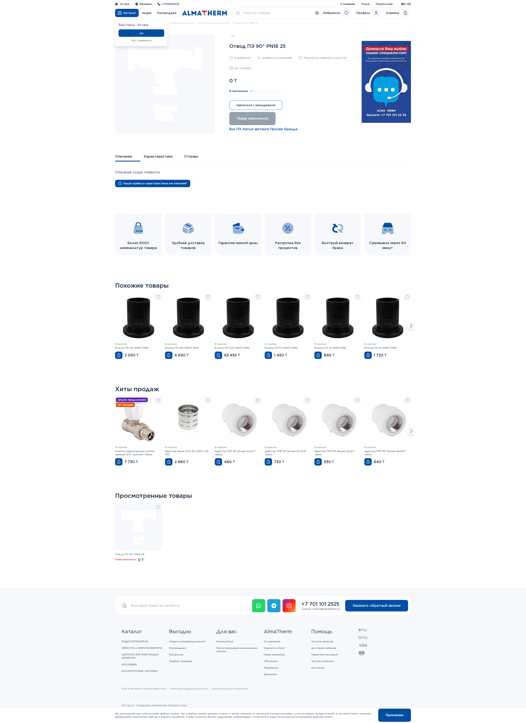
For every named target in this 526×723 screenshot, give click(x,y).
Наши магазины (274, 654)
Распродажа (166, 13)
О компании (347, 4)
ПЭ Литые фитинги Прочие (213, 23)
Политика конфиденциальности (189, 688)
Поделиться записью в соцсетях (325, 57)
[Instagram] (289, 605)
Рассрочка (176, 654)
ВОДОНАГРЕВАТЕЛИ (135, 641)
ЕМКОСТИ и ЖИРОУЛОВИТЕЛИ (142, 647)
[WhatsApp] (258, 605)
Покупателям (384, 4)
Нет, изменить (141, 40)
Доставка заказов (323, 647)
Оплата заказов (322, 641)
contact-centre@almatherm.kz (320, 608)
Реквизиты (271, 667)
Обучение (270, 661)
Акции (146, 13)
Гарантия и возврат (324, 654)
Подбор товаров (180, 661)
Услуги (365, 4)
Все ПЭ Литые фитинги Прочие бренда (263, 129)
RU (403, 4)
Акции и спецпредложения (187, 641)
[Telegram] (273, 605)
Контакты (317, 667)
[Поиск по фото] (317, 13)
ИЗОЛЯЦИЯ (129, 664)
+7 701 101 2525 (320, 604)
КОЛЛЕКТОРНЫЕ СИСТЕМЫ (139, 670)
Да (141, 33)
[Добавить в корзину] (118, 355)
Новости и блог (274, 647)
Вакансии (270, 674)
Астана (124, 4)
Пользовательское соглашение (230, 688)
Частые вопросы (322, 661)
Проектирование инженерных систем (236, 649)
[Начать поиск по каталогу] (238, 12)
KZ (409, 4)
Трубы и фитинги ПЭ (182, 23)
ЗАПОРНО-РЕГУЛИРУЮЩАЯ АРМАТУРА (140, 656)
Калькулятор (224, 641)
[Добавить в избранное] (158, 297)
